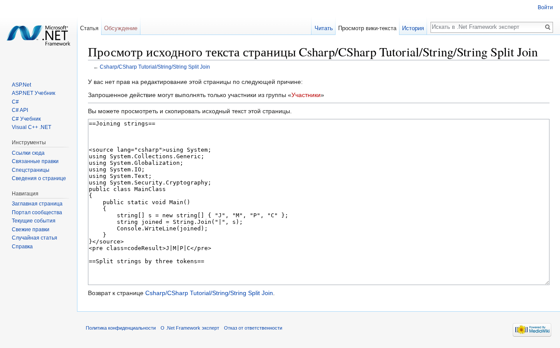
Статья (89, 28)
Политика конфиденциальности (121, 328)
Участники (306, 94)
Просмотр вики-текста (367, 28)
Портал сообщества (37, 212)
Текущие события (34, 221)
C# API (20, 110)
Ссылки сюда (28, 153)
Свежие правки (30, 229)
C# (15, 102)
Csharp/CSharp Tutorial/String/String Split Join (155, 67)
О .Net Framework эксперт (190, 328)
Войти (545, 7)
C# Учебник (26, 119)
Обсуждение (120, 28)
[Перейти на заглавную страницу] (39, 35)
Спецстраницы (30, 170)
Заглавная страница (37, 204)
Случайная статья (34, 238)
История (413, 28)
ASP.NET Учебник (33, 93)
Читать (324, 28)
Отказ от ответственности (253, 328)
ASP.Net (21, 85)
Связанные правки (35, 161)
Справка (22, 247)
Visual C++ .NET (31, 127)
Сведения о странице (39, 178)
